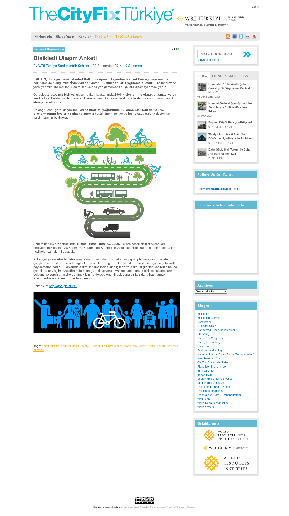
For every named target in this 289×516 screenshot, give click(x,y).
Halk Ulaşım (204, 346)
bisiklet (55, 346)
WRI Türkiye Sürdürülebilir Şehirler (63, 66)
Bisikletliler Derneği (209, 318)
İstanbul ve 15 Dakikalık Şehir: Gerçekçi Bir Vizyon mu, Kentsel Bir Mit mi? (231, 88)
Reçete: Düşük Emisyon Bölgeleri (230, 122)
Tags (246, 76)
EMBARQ (203, 334)
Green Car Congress (210, 338)
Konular (84, 36)
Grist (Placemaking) (209, 342)
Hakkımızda (43, 36)
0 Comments (134, 66)
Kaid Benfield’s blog (209, 350)
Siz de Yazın (65, 36)
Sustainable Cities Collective (215, 378)
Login (255, 6)
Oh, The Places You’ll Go (212, 362)
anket (45, 346)
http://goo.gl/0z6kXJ (63, 286)
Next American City (209, 358)
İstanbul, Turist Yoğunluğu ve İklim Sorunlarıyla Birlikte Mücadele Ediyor (230, 107)
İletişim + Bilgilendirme (49, 49)
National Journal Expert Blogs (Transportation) (225, 354)
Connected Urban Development (216, 330)
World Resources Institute (213, 403)
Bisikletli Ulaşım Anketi (65, 58)
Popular (203, 76)
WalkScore (204, 399)
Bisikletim (203, 313)
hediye (86, 346)
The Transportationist (210, 391)
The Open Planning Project (214, 386)
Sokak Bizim (204, 374)
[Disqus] (106, 410)
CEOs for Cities (206, 326)
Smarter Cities (206, 370)
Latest (216, 76)
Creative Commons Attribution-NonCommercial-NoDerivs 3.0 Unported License (158, 507)
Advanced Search (209, 60)
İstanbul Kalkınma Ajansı (107, 346)
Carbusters (204, 322)
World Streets (205, 407)
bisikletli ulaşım (70, 346)
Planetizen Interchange (211, 366)
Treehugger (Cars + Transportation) (219, 395)
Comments (232, 76)
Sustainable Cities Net (211, 382)
